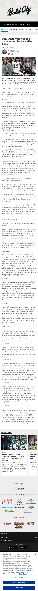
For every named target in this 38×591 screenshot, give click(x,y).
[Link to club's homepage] (2, 23)
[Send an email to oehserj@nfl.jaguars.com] (15, 54)
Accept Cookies (19, 587)
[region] (19, 571)
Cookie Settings (19, 577)
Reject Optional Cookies (19, 582)
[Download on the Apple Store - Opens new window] (12, 547)
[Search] (32, 24)
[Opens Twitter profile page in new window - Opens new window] (12, 54)
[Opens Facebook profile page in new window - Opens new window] (9, 54)
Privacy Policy (23, 574)
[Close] (35, 555)
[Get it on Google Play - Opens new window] (24, 548)
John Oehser (11, 50)
